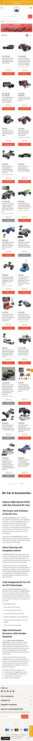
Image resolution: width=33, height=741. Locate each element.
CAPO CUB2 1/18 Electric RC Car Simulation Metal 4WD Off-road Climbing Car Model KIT (24, 428)
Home (2, 21)
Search (7, 735)
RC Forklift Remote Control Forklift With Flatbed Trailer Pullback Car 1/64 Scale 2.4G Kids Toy (24, 388)
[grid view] (27, 35)
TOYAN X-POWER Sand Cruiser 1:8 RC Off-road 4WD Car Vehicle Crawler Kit (23, 352)
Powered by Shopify (16, 738)
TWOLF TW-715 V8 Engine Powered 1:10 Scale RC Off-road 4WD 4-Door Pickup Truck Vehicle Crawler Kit (8, 207)
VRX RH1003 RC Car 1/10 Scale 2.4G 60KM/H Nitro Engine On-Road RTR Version (24, 169)
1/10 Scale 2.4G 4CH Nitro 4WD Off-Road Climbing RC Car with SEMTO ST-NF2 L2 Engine (8, 280)
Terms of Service (15, 735)
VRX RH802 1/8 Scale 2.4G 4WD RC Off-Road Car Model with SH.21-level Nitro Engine (8, 245)
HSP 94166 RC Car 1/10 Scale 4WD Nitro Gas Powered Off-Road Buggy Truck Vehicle (24, 206)
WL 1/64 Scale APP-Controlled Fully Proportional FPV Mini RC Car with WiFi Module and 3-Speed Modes (24, 281)
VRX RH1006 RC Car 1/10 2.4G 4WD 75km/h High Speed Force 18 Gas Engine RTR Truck (7, 169)
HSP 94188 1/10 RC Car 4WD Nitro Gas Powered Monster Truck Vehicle (23, 133)
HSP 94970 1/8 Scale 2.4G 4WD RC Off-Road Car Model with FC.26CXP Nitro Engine (8, 427)
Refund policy (24, 735)
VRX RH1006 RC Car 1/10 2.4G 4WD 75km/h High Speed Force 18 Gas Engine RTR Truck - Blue (24, 463)
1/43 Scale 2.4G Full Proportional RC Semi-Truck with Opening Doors (8, 133)
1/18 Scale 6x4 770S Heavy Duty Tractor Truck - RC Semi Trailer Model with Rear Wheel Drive (8, 317)
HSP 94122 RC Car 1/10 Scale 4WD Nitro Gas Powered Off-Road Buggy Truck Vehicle (24, 317)
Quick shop (8, 70)
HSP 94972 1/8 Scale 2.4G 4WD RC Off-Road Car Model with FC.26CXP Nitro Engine (24, 245)
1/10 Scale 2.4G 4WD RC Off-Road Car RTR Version (24, 99)
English (15, 724)
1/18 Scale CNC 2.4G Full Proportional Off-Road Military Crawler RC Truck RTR (8, 61)
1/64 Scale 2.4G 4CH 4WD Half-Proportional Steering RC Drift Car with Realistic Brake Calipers (8, 353)
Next (21, 483)
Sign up (25, 716)
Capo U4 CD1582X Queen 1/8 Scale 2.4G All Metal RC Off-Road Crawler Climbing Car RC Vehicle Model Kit (24, 61)
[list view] (30, 35)
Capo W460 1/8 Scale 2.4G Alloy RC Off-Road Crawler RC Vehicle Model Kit (8, 100)
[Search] (30, 16)
